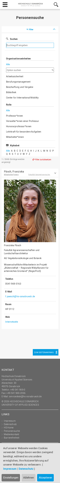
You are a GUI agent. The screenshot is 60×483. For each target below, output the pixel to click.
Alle (8, 64)
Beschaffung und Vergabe (19, 86)
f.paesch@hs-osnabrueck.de (20, 296)
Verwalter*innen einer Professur (22, 121)
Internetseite (11, 321)
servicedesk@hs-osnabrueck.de (25, 396)
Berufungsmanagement (18, 81)
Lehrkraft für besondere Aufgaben (23, 131)
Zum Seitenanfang (44, 352)
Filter (31, 29)
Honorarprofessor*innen (19, 126)
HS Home (8, 427)
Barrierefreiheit (11, 437)
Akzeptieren (45, 477)
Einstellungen (10, 477)
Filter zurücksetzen (43, 159)
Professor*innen (14, 115)
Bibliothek (11, 92)
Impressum (10, 468)
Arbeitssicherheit (14, 76)
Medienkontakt (11, 434)
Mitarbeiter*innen (15, 136)
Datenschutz (26, 468)
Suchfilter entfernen (41, 45)
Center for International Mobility (22, 97)
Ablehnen (28, 477)
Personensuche (12, 430)
